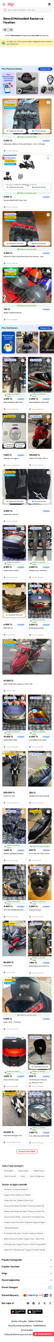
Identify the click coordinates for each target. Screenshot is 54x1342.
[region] (28, 83)
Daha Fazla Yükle (27, 1151)
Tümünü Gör (45, 69)
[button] (4, 4)
